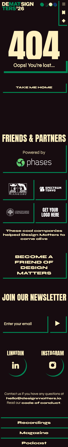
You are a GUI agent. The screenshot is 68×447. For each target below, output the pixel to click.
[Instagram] (52, 365)
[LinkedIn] (15, 365)
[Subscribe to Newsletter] (57, 323)
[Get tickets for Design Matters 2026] (63, 12)
